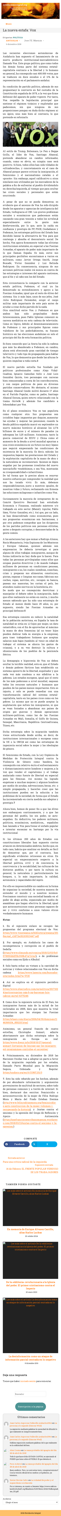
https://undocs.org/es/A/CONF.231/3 (22, 1072)
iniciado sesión (28, 1381)
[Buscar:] (14, 24)
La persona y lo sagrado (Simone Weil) (33, 1424)
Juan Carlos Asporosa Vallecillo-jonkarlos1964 (31, 1423)
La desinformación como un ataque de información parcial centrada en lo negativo (30, 1358)
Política (18, 37)
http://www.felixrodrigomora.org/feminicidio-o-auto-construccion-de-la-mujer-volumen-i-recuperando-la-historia (29, 1106)
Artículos (12, 40)
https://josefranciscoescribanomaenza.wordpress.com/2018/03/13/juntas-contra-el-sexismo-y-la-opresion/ (30, 1123)
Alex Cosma (15, 1450)
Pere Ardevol (16, 1464)
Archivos (7, 1499)
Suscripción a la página (30, 1406)
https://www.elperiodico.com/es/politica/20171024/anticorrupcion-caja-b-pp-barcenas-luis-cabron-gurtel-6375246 (30, 992)
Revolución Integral (33, 1513)
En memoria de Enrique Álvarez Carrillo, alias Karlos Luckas (30, 1231)
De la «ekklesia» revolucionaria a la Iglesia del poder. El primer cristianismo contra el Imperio (30, 1285)
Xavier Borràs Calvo (19, 1480)
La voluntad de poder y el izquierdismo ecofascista (31, 1481)
